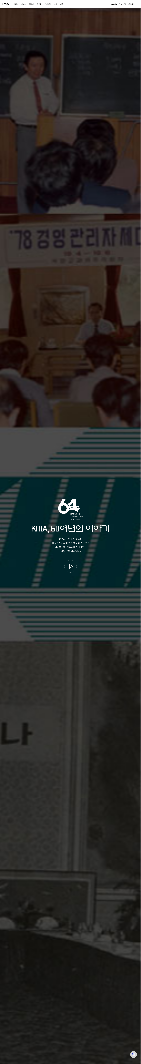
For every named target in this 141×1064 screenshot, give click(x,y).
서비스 (23, 4)
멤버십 (31, 4)
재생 (70, 566)
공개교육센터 (122, 4)
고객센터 (133, 1054)
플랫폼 (39, 4)
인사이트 (48, 4)
